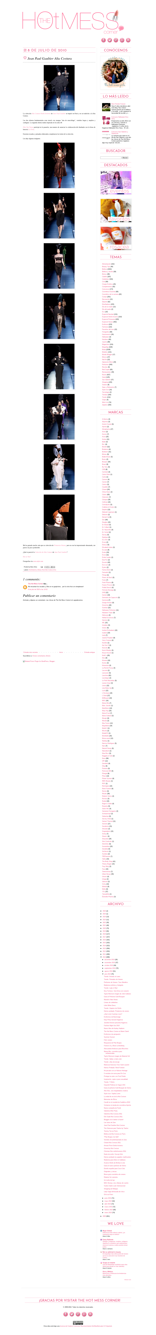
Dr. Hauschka (106, 530)
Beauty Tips (106, 266)
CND (103, 469)
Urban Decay (106, 874)
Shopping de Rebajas (111, 1189)
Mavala (104, 721)
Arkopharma (106, 429)
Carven (104, 482)
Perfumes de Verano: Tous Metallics (116, 982)
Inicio (61, 652)
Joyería (104, 342)
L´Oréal (104, 695)
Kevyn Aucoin (106, 653)
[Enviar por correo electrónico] (45, 567)
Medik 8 (104, 728)
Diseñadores (33, 570)
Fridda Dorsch (106, 587)
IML (103, 622)
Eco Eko (105, 540)
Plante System (107, 778)
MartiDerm (105, 708)
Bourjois (104, 462)
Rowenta (105, 806)
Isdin (103, 635)
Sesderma (105, 826)
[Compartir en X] (50, 567)
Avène (104, 439)
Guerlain (105, 607)
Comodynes (106, 504)
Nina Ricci (105, 753)
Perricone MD (106, 771)
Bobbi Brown (106, 457)
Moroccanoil (106, 738)
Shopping (105, 382)
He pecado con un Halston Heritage (115, 1070)
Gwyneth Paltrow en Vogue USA (114, 1085)
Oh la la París (108, 1194)
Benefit (104, 447)
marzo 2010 (108, 1207)
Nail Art (104, 359)
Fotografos (105, 332)
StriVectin (105, 851)
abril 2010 (107, 1204)
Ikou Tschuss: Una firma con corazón (116, 991)
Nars (103, 746)
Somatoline (106, 846)
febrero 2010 (108, 1210)
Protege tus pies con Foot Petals (115, 1076)
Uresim (104, 876)
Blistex (104, 454)
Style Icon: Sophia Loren (112, 1093)
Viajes (104, 400)
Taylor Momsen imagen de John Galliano (117, 994)
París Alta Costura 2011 (49, 570)
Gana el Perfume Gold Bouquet (114, 996)
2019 (104, 931)
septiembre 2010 (109, 968)
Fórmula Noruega (107, 590)
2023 (104, 919)
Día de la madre (107, 307)
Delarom (105, 514)
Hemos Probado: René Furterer (114, 1067)
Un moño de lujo (109, 1180)
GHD (103, 592)
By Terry (105, 467)
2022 (104, 922)
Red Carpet (106, 369)
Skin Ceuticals (107, 841)
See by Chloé (106, 819)
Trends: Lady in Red (110, 988)
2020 (104, 928)
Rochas (104, 798)
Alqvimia (105, 421)
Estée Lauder (106, 557)
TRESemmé (106, 856)
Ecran (104, 542)
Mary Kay (105, 711)
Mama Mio (105, 703)
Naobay (104, 741)
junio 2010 (107, 1198)
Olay (103, 766)
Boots (104, 459)
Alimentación (106, 264)
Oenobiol (105, 763)
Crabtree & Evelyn (108, 507)
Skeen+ (104, 836)
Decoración (106, 299)
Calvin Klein (106, 474)
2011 (104, 954)
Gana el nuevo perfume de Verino (115, 1166)
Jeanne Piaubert (107, 638)
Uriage (104, 879)
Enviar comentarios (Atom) (41, 656)
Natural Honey (106, 748)
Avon (104, 436)
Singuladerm (106, 831)
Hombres (105, 339)
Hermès (104, 620)
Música (104, 357)
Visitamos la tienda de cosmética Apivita (117, 1105)
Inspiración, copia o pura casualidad (116, 1079)
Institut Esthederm (108, 630)
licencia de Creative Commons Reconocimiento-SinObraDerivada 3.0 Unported (86, 1326)
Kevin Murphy (106, 650)
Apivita (104, 426)
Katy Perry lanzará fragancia (113, 1020)
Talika (104, 859)
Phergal (104, 773)
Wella (104, 889)
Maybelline (105, 726)
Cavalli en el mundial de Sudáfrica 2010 (117, 1102)
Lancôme (105, 675)
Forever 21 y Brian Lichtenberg (114, 1046)
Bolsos (104, 274)
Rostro (104, 374)
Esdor (104, 552)
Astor (104, 431)
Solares (104, 385)
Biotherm (105, 452)
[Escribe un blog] (47, 567)
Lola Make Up (106, 688)
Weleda (104, 886)
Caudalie (105, 487)
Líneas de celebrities (111, 1002)
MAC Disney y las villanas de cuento (116, 1183)
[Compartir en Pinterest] (54, 567)
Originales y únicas (110, 1171)
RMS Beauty (106, 781)
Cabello (104, 276)
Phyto (104, 776)
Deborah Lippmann (108, 512)
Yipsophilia (105, 894)
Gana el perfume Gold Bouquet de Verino (117, 1088)
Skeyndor (105, 839)
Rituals (104, 793)
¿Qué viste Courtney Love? (113, 1014)
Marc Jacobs (106, 705)
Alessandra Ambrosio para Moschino (116, 1048)
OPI (103, 761)
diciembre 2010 (109, 959)
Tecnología (105, 392)
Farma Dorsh (106, 570)
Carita (104, 477)
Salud (104, 377)
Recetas (105, 367)
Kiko (103, 658)
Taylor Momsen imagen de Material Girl (117, 1056)
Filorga (104, 575)
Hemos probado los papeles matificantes (117, 1157)
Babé (104, 442)
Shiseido (105, 829)
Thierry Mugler (107, 864)
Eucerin (104, 562)
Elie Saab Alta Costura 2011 (113, 1117)
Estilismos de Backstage (112, 1017)
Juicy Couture (106, 640)
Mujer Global (107, 1231)
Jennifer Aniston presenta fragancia (115, 1023)
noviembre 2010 (109, 962)
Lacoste (104, 670)
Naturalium (105, 751)
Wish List (105, 402)
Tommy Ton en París (111, 1131)
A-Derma (105, 419)
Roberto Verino (107, 796)
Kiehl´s (104, 655)
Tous (103, 869)
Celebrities (105, 279)
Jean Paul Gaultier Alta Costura (114, 1125)
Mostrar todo (127, 1279)
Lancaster (105, 673)
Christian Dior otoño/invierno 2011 (115, 1151)
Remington (105, 786)
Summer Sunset (109, 1037)
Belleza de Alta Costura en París (115, 1134)
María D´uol (106, 713)
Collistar (104, 502)
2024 (104, 917)
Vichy (104, 884)
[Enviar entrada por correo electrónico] (41, 567)
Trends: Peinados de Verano (113, 979)
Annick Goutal (106, 424)
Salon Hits (105, 808)
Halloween (105, 337)
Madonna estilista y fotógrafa (113, 985)
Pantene (105, 768)
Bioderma (105, 449)
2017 (104, 937)
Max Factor (106, 723)
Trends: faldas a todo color (113, 1059)
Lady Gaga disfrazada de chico (114, 1191)
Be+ (103, 444)
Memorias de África (110, 1099)
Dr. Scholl (105, 532)
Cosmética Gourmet (108, 291)
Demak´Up (105, 517)
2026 (104, 911)
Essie (104, 555)
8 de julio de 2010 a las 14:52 (38, 589)
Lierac (104, 685)
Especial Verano (107, 322)
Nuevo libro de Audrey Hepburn (114, 1028)
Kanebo (104, 643)
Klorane (104, 660)
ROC (103, 783)
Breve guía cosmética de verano (114, 1174)
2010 (104, 957)
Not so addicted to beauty (112, 1252)
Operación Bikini (107, 362)
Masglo (104, 718)
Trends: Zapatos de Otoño (112, 1008)
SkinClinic (105, 844)
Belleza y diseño (107, 271)
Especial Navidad (108, 314)
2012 (104, 951)
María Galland (106, 716)
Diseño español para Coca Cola (114, 1168)
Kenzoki (104, 648)
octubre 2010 (108, 965)
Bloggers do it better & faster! (113, 1119)
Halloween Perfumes (109, 610)
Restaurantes (106, 372)
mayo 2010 (108, 1201)
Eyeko (104, 567)
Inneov (104, 628)
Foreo (104, 580)
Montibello (105, 736)
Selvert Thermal (107, 821)
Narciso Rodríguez (108, 743)
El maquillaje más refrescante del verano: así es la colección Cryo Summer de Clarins (115, 1255)
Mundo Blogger (107, 354)
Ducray (104, 535)
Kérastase (105, 665)
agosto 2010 (108, 971)
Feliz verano (108, 1040)
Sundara (105, 854)
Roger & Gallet (107, 803)
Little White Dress (110, 1005)
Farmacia (105, 327)
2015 (104, 942)
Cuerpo (104, 297)
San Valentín (106, 380)
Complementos (107, 286)
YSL (103, 891)
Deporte (104, 302)
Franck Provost (107, 585)
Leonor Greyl (106, 683)
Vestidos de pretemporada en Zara (115, 1140)
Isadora (104, 633)
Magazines (105, 344)
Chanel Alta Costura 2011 (112, 1142)
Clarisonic (105, 497)
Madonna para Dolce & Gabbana (114, 1160)
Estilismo (105, 324)
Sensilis (104, 824)
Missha (104, 731)
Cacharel (105, 472)
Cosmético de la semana (110, 294)
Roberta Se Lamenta (111, 1177)
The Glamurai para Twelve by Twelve (116, 1128)
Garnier (104, 595)
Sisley (104, 834)
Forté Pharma (106, 582)
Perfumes (105, 364)
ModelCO (105, 733)
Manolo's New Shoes (111, 999)
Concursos (105, 289)
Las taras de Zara (110, 1122)
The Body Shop (107, 861)
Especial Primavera (108, 319)
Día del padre (106, 309)
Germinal (105, 600)
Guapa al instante (109, 1263)
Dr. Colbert (105, 527)
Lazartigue (105, 678)
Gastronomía (106, 334)
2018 (104, 934)
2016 (104, 940)
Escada (104, 550)
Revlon (104, 791)
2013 (104, 948)
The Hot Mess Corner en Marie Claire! (116, 1031)
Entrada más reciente (31, 652)
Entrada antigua (89, 652)
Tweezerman (106, 871)
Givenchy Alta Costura (111, 1148)
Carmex (104, 479)
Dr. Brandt (105, 525)
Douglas (104, 522)
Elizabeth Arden (107, 547)
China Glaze (106, 492)
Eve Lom (105, 565)
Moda (39, 570)
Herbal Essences (107, 617)
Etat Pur (105, 560)
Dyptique (105, 537)
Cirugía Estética (107, 284)
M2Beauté (105, 698)
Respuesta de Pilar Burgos (113, 1043)
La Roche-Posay (107, 668)
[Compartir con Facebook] (52, 567)
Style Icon (105, 390)
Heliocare (105, 615)
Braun (104, 464)
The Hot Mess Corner (35, 584)
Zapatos (104, 405)
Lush (103, 690)
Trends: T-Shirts (109, 1082)
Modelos (105, 352)
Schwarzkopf (106, 813)
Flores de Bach (107, 577)
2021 (104, 925)
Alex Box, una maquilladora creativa (116, 1091)
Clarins (104, 494)
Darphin (104, 509)
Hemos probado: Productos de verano (116, 1011)
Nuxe (104, 758)
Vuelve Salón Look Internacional (114, 1186)
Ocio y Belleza (108, 1271)
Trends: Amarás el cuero (112, 976)
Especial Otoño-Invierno (110, 317)
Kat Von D (105, 645)
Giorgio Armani (107, 602)
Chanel (104, 489)
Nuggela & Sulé (107, 756)
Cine (103, 281)
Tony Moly (105, 866)
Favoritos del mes (108, 329)
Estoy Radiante (108, 1239)
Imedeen (105, 625)
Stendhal (105, 849)
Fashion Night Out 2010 (112, 1025)
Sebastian (105, 816)
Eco (103, 312)
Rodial (104, 801)
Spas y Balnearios (108, 387)
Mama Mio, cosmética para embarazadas (113, 1052)
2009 (104, 1216)
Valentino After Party (111, 1111)
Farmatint (105, 572)
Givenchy (105, 605)
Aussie (104, 434)
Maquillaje (105, 347)
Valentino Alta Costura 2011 (113, 1114)
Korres (104, 663)
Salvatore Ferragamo (109, 811)
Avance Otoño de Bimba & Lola (114, 1163)
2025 (104, 914)
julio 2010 (107, 974)
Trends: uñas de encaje (111, 1062)
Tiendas (104, 395)
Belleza (104, 269)
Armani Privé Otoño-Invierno (113, 1145)
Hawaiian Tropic (107, 612)
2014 (104, 945)
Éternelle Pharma (108, 897)
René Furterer (106, 788)
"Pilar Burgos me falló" (111, 1137)
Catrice (104, 484)
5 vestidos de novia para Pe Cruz (115, 1073)
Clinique (104, 499)
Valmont (104, 881)
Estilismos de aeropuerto (112, 1034)
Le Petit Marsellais (108, 680)
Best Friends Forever (118, 104)
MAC (103, 700)
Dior (103, 520)
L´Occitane (105, 693)
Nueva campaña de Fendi (112, 1108)
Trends (104, 397)
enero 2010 (108, 1212)
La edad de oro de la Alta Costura (115, 1096)
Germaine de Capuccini (110, 597)
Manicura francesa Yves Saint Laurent (116, 1065)
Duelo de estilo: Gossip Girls (113, 1154)
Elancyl (104, 545)
